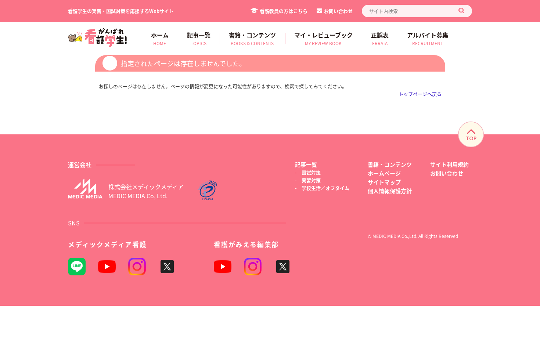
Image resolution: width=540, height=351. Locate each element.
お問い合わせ (338, 10)
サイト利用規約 (449, 164)
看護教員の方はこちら (283, 10)
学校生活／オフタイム (325, 187)
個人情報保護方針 (390, 191)
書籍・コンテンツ (390, 164)
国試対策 (311, 172)
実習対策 (311, 180)
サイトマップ (384, 182)
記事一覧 (306, 164)
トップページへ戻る (420, 93)
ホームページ (384, 173)
